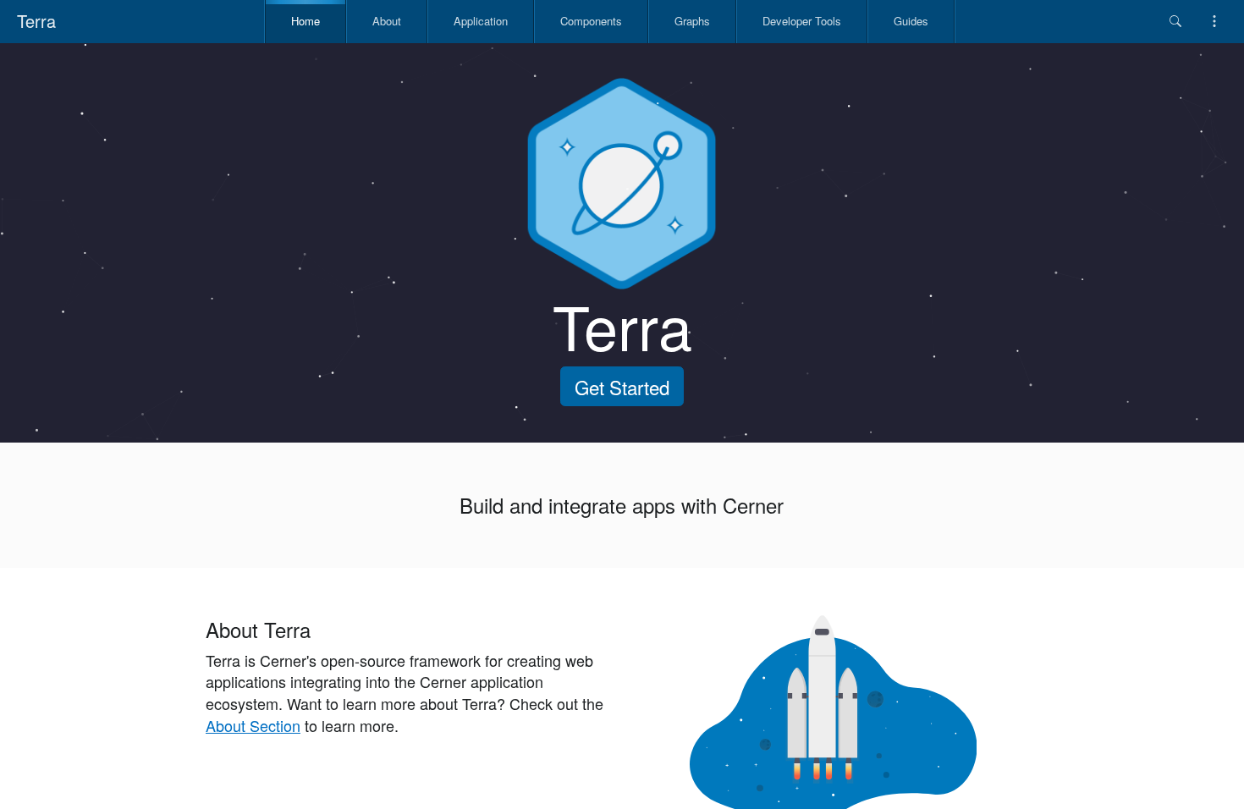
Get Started (622, 386)
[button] (1175, 21)
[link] (304, 21)
